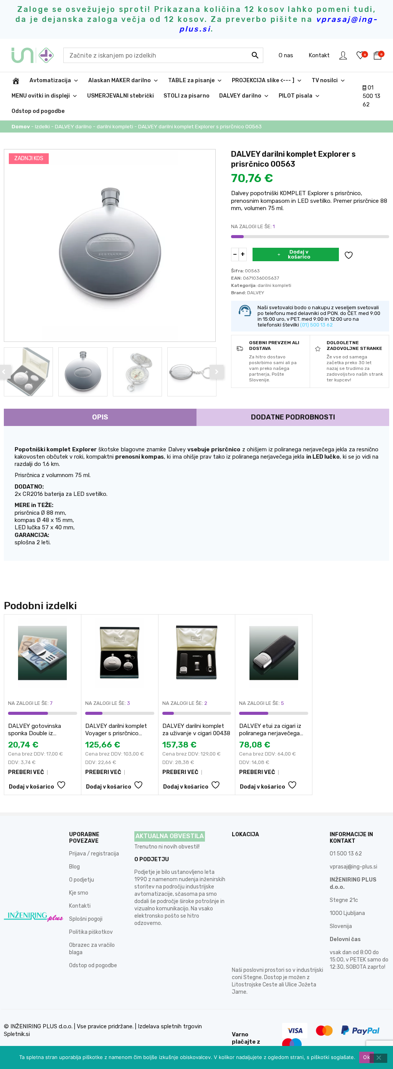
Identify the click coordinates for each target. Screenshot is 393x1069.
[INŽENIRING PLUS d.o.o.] (37, 55)
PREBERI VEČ (26, 772)
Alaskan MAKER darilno (119, 80)
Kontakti (80, 906)
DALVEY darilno (240, 96)
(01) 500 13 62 (316, 325)
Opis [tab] (100, 417)
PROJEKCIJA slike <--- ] (263, 80)
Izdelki (42, 126)
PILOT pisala (295, 96)
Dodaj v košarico (299, 254)
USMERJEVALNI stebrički (120, 96)
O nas (286, 55)
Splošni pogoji (85, 919)
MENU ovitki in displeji (41, 96)
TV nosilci (325, 80)
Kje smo (78, 893)
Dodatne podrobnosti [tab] (293, 417)
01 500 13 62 (371, 96)
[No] (378, 1058)
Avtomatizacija (50, 80)
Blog (74, 866)
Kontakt (319, 55)
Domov (21, 126)
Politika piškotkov (91, 932)
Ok (366, 1057)
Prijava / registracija (94, 853)
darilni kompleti (115, 126)
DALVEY (255, 292)
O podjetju (81, 880)
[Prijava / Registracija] (343, 55)
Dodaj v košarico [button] (31, 787)
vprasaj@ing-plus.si (353, 866)
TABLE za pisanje (191, 80)
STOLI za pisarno (186, 96)
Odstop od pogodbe (38, 111)
